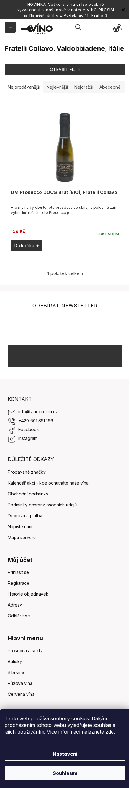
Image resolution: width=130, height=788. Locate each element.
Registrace (18, 583)
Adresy (15, 604)
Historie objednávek (28, 594)
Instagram (27, 438)
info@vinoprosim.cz (38, 411)
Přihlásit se (65, 355)
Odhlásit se (19, 615)
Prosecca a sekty (25, 650)
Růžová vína (20, 683)
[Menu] (10, 27)
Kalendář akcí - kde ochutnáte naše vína (48, 483)
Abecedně (109, 87)
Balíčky (15, 661)
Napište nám (20, 526)
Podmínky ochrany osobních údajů (42, 504)
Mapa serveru (22, 537)
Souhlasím (65, 773)
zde (110, 732)
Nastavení (65, 754)
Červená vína (21, 694)
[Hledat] (78, 27)
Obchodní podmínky (28, 493)
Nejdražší (83, 87)
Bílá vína (16, 672)
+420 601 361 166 (35, 420)
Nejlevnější (57, 87)
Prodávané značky (27, 472)
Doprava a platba (25, 515)
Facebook (28, 429)
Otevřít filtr (65, 69)
